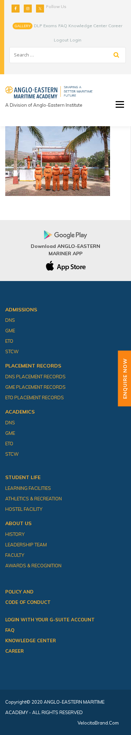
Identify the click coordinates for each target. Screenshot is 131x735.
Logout (61, 40)
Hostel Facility (23, 509)
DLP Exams (45, 25)
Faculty (14, 555)
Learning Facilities (28, 488)
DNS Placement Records (35, 376)
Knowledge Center (87, 25)
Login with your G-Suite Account (50, 619)
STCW (12, 351)
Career (115, 25)
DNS (10, 320)
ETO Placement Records (34, 397)
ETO (9, 341)
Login (75, 40)
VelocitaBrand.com (98, 723)
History (14, 534)
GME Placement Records (35, 387)
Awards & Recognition (33, 565)
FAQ (62, 25)
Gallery (22, 26)
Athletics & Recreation (33, 498)
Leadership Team (26, 544)
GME (10, 330)
